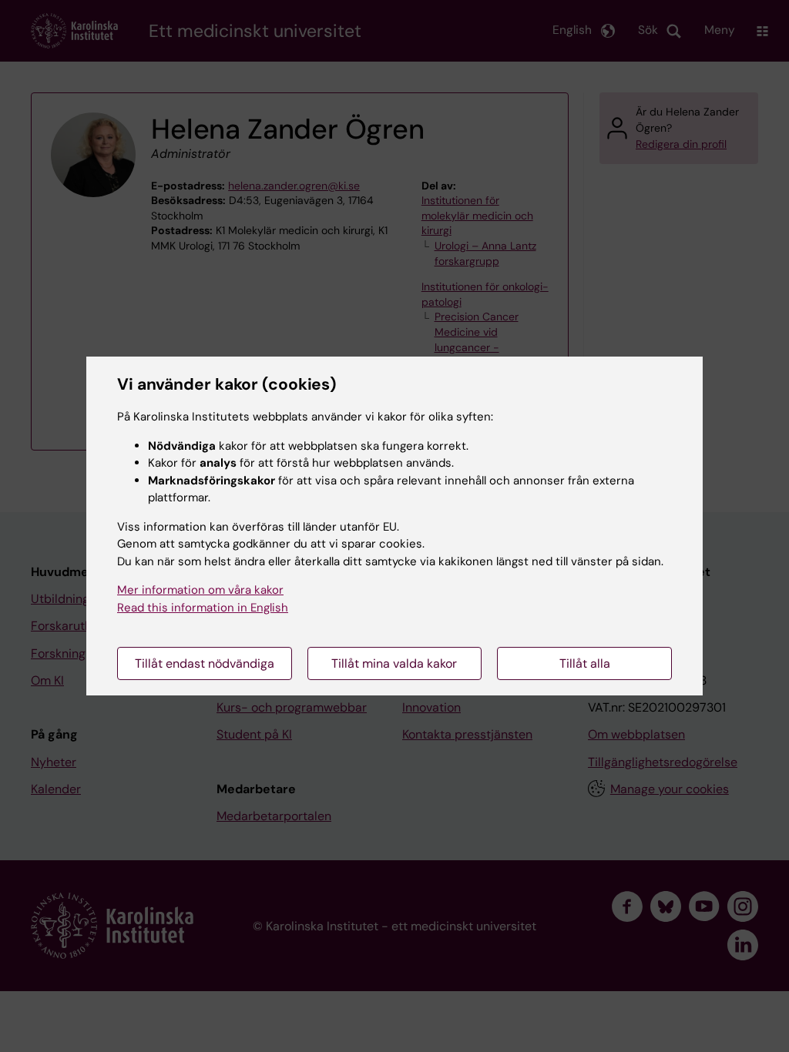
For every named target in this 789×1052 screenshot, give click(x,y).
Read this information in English (202, 607)
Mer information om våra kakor (200, 590)
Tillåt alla (584, 663)
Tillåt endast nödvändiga (204, 663)
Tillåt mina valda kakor (394, 663)
